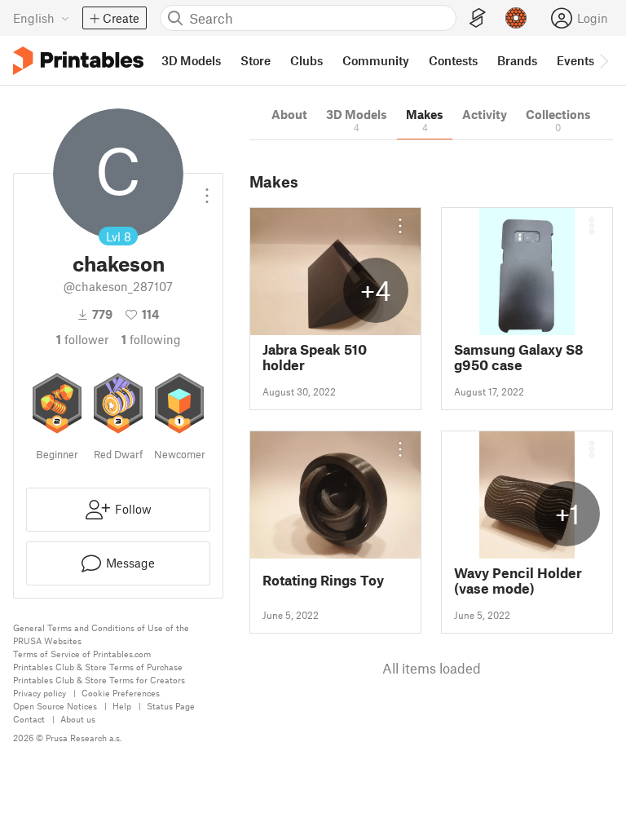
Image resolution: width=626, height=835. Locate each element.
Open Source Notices (55, 705)
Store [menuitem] (255, 60)
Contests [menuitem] (453, 60)
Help (121, 705)
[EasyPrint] (477, 18)
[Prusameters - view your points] (516, 18)
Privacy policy (39, 692)
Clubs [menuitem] (306, 60)
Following (151, 339)
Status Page (171, 705)
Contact (29, 719)
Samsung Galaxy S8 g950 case (519, 357)
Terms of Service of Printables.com (82, 653)
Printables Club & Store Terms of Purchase (98, 666)
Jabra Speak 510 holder (314, 357)
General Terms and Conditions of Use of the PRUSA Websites (101, 634)
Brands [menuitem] (517, 60)
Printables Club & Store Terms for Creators (99, 679)
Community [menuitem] (375, 60)
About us (77, 719)
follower (82, 339)
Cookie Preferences (121, 692)
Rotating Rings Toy (323, 580)
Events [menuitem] (575, 60)
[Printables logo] (78, 60)
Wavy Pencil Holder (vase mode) (518, 580)
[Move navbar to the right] (603, 60)
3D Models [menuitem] (191, 60)
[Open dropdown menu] (207, 189)
